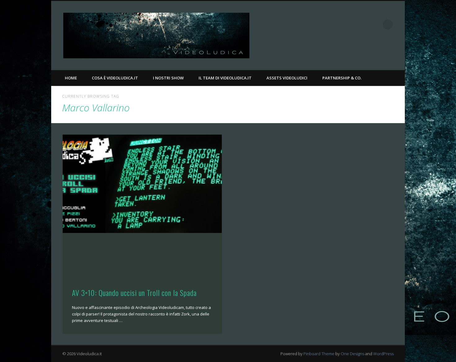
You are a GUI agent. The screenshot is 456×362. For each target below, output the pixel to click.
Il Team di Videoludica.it (225, 78)
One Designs (352, 353)
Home (71, 78)
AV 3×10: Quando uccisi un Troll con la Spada (134, 292)
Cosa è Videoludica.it (115, 78)
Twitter (375, 24)
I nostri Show (168, 78)
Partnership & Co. (341, 78)
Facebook (362, 24)
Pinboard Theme (318, 353)
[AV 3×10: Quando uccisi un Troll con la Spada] (142, 184)
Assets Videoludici (286, 78)
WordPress (383, 353)
